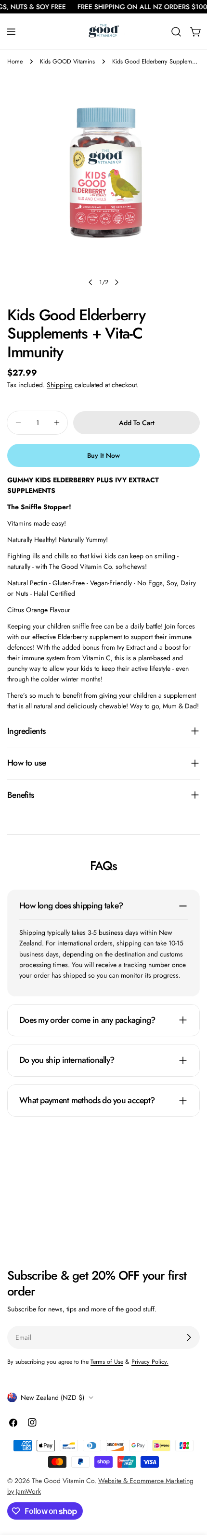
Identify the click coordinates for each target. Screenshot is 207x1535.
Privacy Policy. (149, 1362)
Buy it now (103, 455)
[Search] (176, 31)
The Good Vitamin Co (63, 1480)
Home (15, 61)
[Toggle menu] (11, 31)
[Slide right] (116, 282)
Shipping (60, 385)
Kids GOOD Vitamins (67, 61)
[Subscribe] (189, 1337)
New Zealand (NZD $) (52, 1397)
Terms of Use (107, 1362)
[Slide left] (90, 282)
